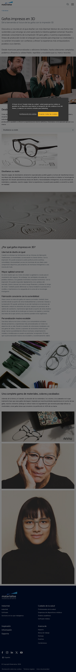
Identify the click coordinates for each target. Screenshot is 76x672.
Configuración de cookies (28, 114)
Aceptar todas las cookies (48, 114)
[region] (38, 109)
